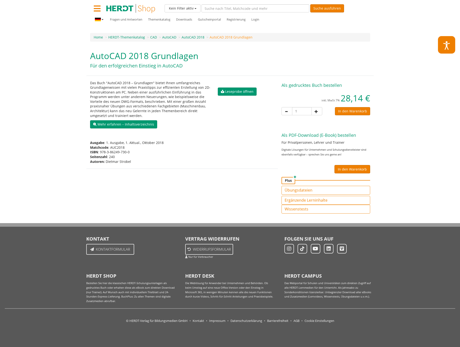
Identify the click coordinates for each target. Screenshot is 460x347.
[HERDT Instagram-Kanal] (289, 248)
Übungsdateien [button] (298, 190)
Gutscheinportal (209, 19)
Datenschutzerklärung (246, 321)
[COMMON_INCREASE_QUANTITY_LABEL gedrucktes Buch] (316, 111)
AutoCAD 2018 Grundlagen (231, 37)
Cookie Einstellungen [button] (319, 321)
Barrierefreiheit (277, 321)
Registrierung (236, 19)
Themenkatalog (159, 19)
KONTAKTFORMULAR (113, 249)
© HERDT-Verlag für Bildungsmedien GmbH (157, 321)
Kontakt (198, 321)
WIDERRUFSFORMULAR (212, 249)
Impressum (217, 321)
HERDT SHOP (101, 276)
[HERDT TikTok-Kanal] (302, 248)
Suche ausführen (327, 8)
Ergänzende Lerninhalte (306, 200)
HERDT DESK (199, 276)
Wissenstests (296, 209)
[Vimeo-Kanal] (342, 248)
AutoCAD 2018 (193, 37)
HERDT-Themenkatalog (126, 37)
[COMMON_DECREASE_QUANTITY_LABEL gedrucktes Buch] (287, 111)
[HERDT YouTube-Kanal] (315, 248)
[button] (123, 124)
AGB (296, 321)
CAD (153, 37)
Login (255, 19)
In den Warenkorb (352, 111)
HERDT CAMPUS (303, 276)
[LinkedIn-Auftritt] (329, 248)
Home (98, 37)
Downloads (184, 19)
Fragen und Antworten (126, 19)
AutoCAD (169, 37)
